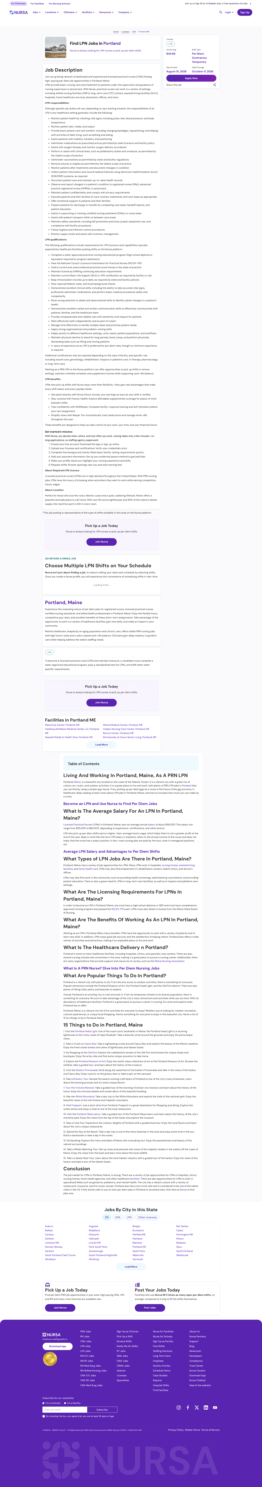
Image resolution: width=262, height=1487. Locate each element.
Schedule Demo (161, 1370)
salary (151, 824)
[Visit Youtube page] (215, 1407)
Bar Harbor (182, 1226)
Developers (195, 1355)
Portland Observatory (89, 1114)
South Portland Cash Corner (60, 1255)
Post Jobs (150, 1307)
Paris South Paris (98, 1246)
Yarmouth (138, 1259)
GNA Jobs (122, 1355)
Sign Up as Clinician (128, 1331)
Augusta (93, 1226)
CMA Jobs (122, 1360)
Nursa (183, 1189)
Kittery (180, 1238)
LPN (134, 31)
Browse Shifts (124, 1341)
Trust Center (196, 1365)
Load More (101, 744)
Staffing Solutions (162, 1351)
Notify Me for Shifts (127, 1346)
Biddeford (94, 1230)
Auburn (49, 1226)
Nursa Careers (197, 1370)
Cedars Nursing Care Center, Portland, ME (126, 729)
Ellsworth (94, 1234)
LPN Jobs (85, 1346)
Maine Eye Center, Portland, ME (62, 725)
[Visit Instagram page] (178, 1407)
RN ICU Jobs (87, 1355)
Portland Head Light (86, 1031)
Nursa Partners (197, 1336)
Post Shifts (159, 1346)
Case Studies (160, 1375)
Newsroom (195, 1351)
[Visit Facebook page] (187, 1407)
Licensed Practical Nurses (77, 824)
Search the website (200, 1385)
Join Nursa (101, 541)
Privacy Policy (176, 1429)
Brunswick (138, 1230)
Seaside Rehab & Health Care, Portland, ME (69, 737)
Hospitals (158, 1360)
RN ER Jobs (86, 1360)
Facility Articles (161, 1365)
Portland (112, 43)
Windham (50, 1259)
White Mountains (85, 1096)
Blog (191, 1346)
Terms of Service (210, 1429)
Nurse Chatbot (197, 1380)
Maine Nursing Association (169, 961)
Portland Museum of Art (92, 1061)
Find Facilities (160, 1390)
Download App (57, 1346)
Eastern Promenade (87, 1070)
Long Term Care (161, 1355)
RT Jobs (121, 1351)
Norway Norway (54, 1246)
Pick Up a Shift (125, 1336)
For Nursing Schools (59, 3)
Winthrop (94, 1259)
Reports (157, 1380)
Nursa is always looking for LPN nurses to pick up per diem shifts (105, 50)
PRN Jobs (85, 1331)
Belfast (49, 1230)
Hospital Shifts (161, 1385)
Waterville (138, 1255)
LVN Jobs (85, 1351)
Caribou (49, 1234)
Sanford (49, 1251)
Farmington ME (184, 1234)
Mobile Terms (192, 1429)
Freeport (76, 1105)
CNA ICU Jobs (88, 1375)
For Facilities (37, 3)
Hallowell (94, 1238)
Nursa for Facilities (163, 1331)
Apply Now (191, 78)
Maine (75, 602)
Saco (179, 1246)
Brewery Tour (80, 1079)
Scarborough (96, 1251)
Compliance (196, 1360)
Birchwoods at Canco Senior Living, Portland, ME (129, 737)
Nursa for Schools (162, 1336)
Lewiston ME (52, 1242)
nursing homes (170, 865)
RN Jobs (84, 1336)
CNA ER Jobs (87, 1380)
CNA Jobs (85, 1341)
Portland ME (144, 31)
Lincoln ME (95, 1242)
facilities (134, 1178)
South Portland (184, 1251)
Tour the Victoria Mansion (80, 1087)
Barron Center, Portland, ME (118, 733)
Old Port (92, 1052)
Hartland (137, 1238)
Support (193, 1341)
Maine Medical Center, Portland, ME (123, 725)
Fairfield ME (139, 1234)
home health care (88, 868)
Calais (179, 1230)
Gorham (49, 1238)
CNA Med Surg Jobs (91, 1385)
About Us (194, 1331)
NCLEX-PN (117, 909)
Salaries (121, 1370)
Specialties (123, 1380)
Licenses (125, 31)
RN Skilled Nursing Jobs (93, 1370)
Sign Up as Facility (163, 1341)
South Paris (139, 1251)
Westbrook (182, 1255)
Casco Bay (90, 1043)
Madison (181, 1242)
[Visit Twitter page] (196, 1407)
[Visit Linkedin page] (205, 1407)
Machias (137, 1242)
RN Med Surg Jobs (90, 1365)
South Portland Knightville (103, 1255)
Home (116, 31)
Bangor (136, 1226)
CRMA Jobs (123, 1365)
